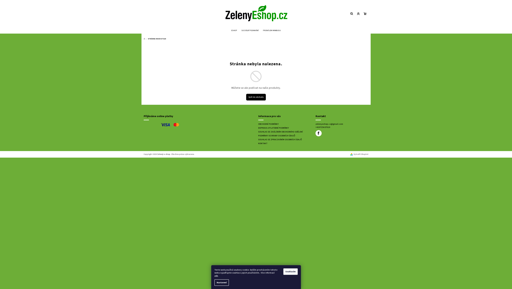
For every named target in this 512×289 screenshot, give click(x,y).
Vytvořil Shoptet (361, 154)
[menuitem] (234, 30)
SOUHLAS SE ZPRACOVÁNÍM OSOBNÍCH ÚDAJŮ (280, 139)
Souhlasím (290, 271)
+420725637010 (322, 127)
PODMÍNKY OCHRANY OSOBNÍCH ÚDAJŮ (276, 135)
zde (216, 275)
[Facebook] (318, 133)
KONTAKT (263, 143)
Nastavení (222, 282)
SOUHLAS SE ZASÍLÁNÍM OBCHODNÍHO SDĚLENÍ (280, 131)
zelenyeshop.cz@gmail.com (329, 124)
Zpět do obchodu (256, 97)
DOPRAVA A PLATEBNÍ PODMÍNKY (273, 127)
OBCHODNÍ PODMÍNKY (268, 124)
